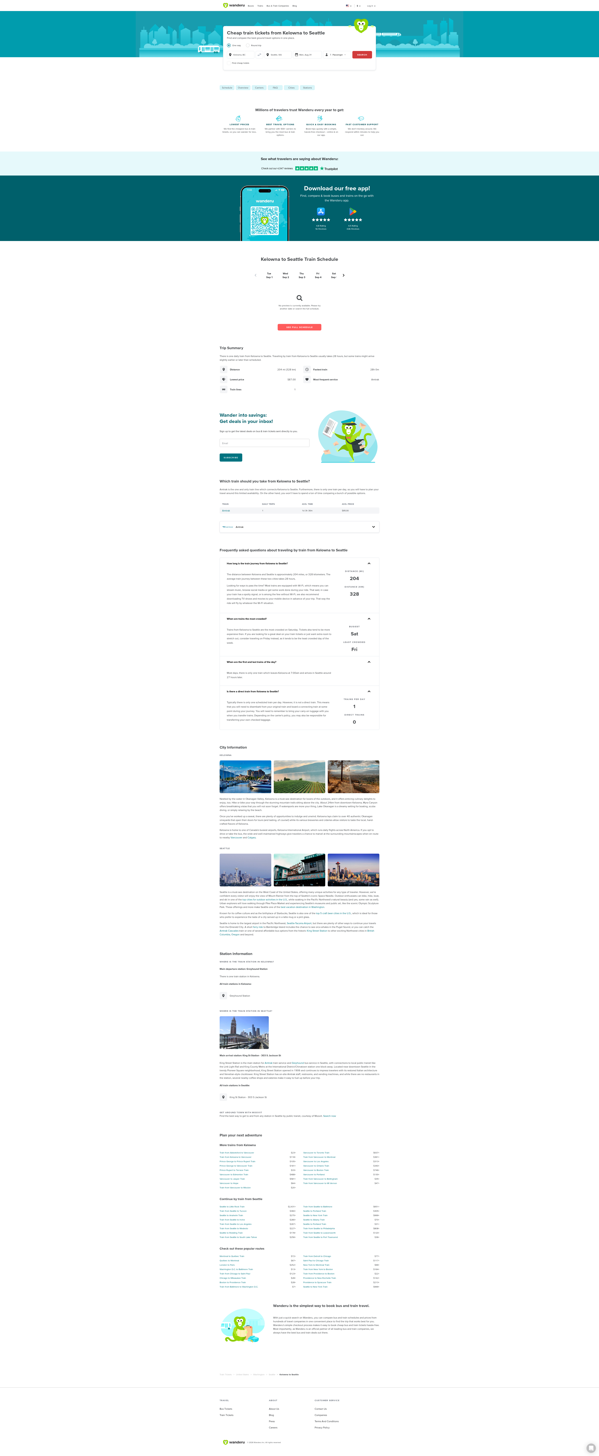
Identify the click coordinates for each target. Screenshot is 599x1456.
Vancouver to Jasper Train (232, 1179)
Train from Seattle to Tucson (233, 1211)
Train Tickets (226, 1374)
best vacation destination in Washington (302, 907)
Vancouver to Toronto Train (316, 1152)
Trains (260, 6)
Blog (294, 6)
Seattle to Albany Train (314, 1219)
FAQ (275, 87)
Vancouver (236, 837)
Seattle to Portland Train (314, 1211)
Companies (321, 1415)
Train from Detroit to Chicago (317, 1256)
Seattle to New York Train (315, 1215)
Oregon (235, 934)
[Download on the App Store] (321, 211)
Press (272, 1421)
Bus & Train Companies (278, 6)
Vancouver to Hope (229, 1183)
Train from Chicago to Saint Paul (235, 1273)
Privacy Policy (322, 1427)
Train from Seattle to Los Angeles (236, 1224)
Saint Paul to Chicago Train (316, 1260)
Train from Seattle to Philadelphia (319, 1228)
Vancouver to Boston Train (316, 1170)
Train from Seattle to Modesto (234, 1228)
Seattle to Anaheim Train (231, 1215)
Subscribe (231, 457)
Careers (273, 1427)
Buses (251, 6)
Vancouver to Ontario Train (316, 1165)
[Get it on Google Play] (353, 211)
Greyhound (298, 1062)
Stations (307, 87)
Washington (259, 1374)
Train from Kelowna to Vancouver (235, 1157)
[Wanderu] (234, 5)
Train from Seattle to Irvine (232, 1219)
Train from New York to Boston (318, 1269)
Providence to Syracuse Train (317, 1282)
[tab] (236, 47)
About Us (274, 1408)
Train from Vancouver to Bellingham (320, 1179)
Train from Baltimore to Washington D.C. (239, 1286)
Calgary (252, 837)
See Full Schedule (299, 327)
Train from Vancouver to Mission (235, 1187)
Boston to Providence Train (233, 1282)
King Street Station (317, 930)
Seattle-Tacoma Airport (299, 923)
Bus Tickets (226, 1408)
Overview (243, 87)
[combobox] (240, 54)
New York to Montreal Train (316, 1265)
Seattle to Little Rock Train (232, 1206)
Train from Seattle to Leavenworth (319, 1233)
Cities (291, 87)
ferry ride (258, 927)
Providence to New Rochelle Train (319, 1278)
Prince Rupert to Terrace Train (234, 1170)
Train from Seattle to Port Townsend (320, 1237)
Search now (329, 1115)
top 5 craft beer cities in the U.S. (333, 913)
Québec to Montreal (229, 1260)
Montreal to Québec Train (232, 1256)
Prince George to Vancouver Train (236, 1165)
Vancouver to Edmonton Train (234, 1174)
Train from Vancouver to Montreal (319, 1157)
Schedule (227, 87)
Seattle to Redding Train (231, 1233)
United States (242, 1374)
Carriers (259, 87)
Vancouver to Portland (314, 1174)
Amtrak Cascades (229, 930)
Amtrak (226, 510)
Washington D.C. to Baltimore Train (236, 1269)
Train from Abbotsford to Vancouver (237, 1152)
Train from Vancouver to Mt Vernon (320, 1183)
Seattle (272, 1374)
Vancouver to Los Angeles (316, 1161)
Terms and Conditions (327, 1421)
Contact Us (321, 1408)
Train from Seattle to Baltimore (317, 1206)
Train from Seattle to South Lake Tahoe (238, 1237)
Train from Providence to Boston (318, 1273)
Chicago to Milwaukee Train (233, 1278)
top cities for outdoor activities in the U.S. (264, 899)
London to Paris (227, 1265)
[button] (349, 5)
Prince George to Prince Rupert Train (237, 1161)
